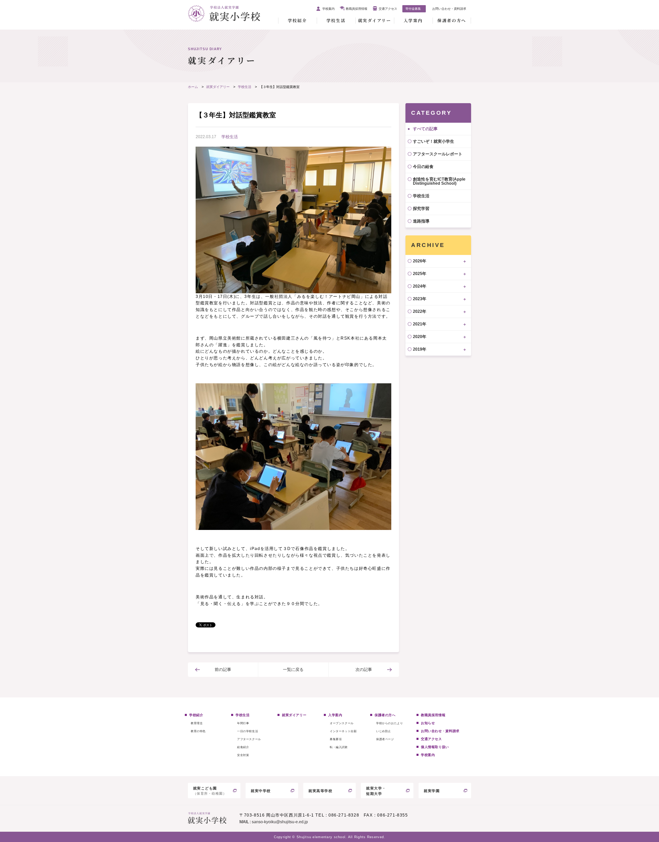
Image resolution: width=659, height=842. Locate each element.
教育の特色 (198, 731)
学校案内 (328, 9)
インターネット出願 (343, 731)
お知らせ (428, 723)
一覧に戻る (293, 669)
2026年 (419, 261)
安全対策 (243, 755)
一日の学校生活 (247, 731)
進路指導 (421, 221)
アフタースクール (249, 739)
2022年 (419, 311)
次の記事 (363, 669)
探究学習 (421, 208)
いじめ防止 (383, 731)
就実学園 (432, 791)
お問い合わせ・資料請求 (449, 9)
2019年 (419, 349)
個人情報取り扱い (435, 747)
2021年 (419, 324)
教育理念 (197, 723)
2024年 (419, 286)
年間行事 (243, 723)
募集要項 (336, 739)
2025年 (419, 273)
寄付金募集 (413, 9)
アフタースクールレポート (437, 154)
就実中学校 (261, 791)
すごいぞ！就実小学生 (433, 141)
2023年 (419, 299)
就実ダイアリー (374, 20)
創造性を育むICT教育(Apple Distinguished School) (439, 181)
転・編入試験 (339, 747)
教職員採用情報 (356, 9)
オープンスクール (341, 723)
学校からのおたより (389, 723)
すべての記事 (425, 129)
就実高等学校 (320, 791)
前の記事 (223, 669)
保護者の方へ (451, 20)
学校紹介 (297, 20)
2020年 (419, 336)
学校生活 (335, 20)
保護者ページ (385, 739)
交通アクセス (388, 9)
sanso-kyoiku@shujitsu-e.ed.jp (280, 822)
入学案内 (413, 20)
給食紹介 (243, 747)
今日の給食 (423, 166)
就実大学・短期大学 (376, 791)
